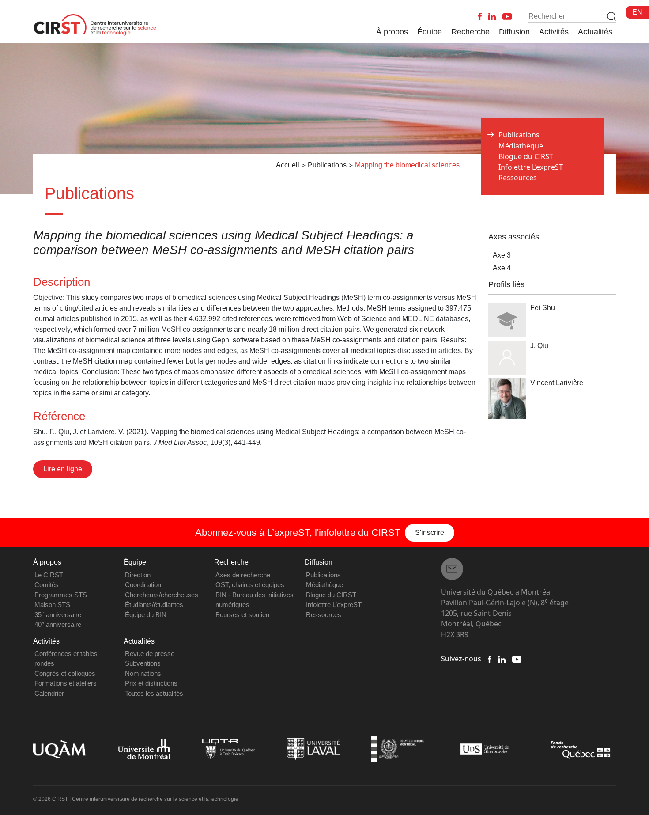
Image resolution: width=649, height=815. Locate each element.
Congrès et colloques (64, 673)
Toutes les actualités (154, 693)
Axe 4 (502, 268)
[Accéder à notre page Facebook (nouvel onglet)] (489, 658)
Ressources (517, 177)
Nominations (143, 673)
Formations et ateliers (65, 683)
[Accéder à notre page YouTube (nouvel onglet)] (516, 658)
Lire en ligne (62, 469)
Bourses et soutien (242, 614)
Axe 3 (502, 255)
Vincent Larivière (556, 383)
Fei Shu (542, 307)
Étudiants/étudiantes (154, 604)
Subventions (143, 663)
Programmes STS (60, 595)
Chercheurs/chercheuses (161, 595)
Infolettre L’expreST (530, 167)
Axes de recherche (242, 575)
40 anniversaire (57, 624)
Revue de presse (149, 653)
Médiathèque (520, 146)
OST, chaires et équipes (249, 584)
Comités (46, 584)
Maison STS (52, 604)
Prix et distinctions (151, 683)
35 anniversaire (57, 614)
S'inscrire (429, 532)
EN (637, 12)
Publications (323, 575)
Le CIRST (48, 575)
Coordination (143, 584)
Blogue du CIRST (525, 156)
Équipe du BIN (145, 614)
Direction (138, 575)
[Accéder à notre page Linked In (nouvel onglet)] (502, 658)
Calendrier (49, 693)
